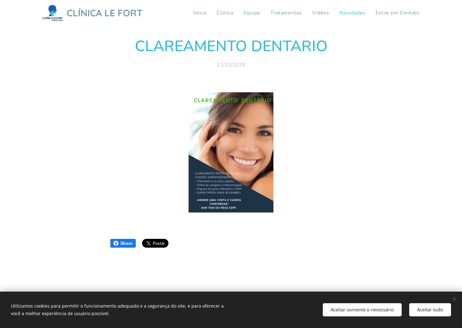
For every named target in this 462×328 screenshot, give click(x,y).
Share (126, 243)
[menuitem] (202, 13)
